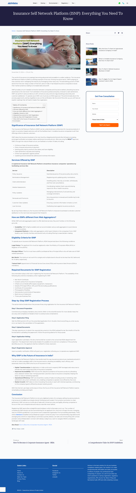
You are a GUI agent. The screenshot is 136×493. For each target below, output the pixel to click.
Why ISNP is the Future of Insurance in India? (27, 119)
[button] (127, 3)
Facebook (55, 470)
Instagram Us (56, 473)
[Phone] (123, 3)
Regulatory (64, 3)
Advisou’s (19, 414)
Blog (18, 481)
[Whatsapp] (119, 3)
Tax (73, 3)
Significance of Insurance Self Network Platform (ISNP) (29, 107)
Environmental (53, 3)
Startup (43, 3)
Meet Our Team (21, 477)
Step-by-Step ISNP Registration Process (25, 117)
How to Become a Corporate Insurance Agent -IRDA (35, 425)
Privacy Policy (21, 479)
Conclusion (17, 121)
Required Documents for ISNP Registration (26, 115)
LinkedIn (54, 477)
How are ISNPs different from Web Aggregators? (28, 111)
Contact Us (20, 475)
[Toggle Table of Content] (43, 105)
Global (35, 3)
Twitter (54, 475)
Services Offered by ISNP (21, 109)
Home (13, 31)
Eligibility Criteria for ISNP (21, 113)
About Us (20, 473)
